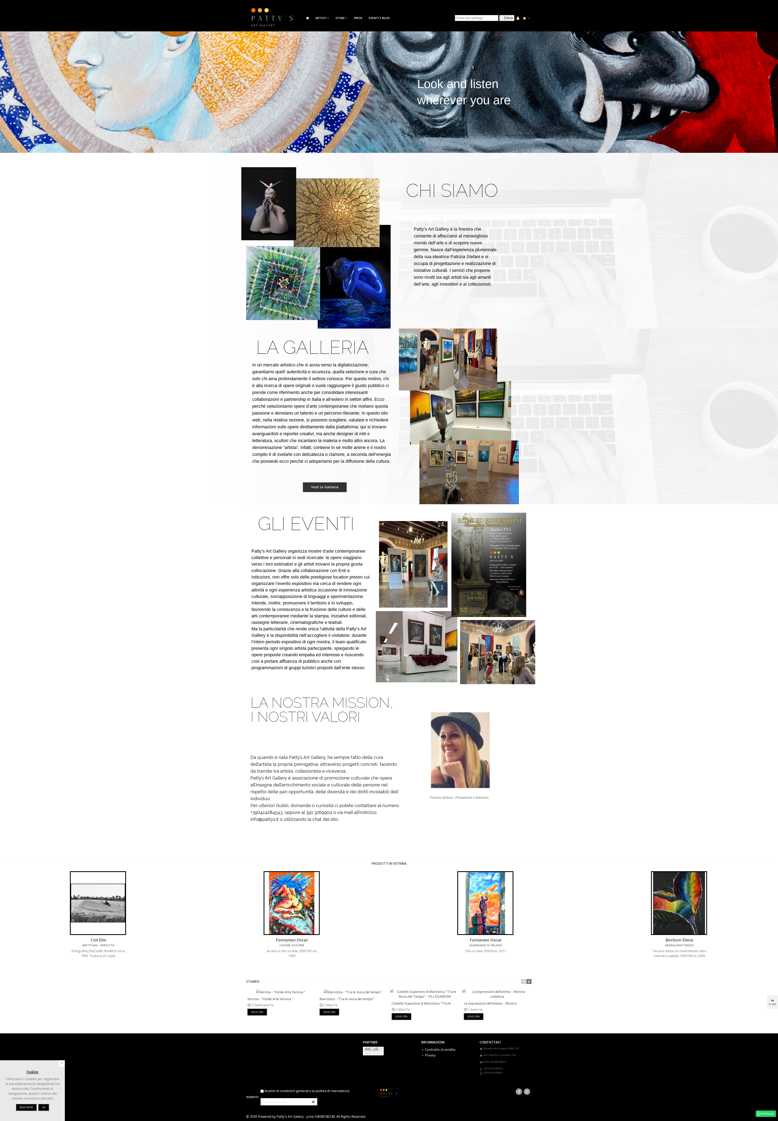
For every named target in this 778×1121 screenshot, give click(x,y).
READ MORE (26, 1107)
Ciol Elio (98, 940)
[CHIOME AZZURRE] (292, 903)
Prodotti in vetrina (389, 863)
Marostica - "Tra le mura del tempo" (347, 999)
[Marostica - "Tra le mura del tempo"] (353, 991)
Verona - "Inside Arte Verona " (270, 999)
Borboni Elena (679, 940)
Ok (43, 1107)
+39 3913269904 (492, 1072)
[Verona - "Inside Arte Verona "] (280, 991)
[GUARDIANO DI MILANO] (485, 903)
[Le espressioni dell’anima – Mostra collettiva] (497, 993)
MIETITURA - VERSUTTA (98, 945)
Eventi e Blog (379, 18)
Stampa (253, 981)
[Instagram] (527, 1091)
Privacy (430, 1055)
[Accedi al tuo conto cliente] (517, 18)
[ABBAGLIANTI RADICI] (679, 903)
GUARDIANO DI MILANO (485, 945)
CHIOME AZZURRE (292, 945)
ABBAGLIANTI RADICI (679, 945)
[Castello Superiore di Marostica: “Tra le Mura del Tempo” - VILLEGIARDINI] (424, 993)
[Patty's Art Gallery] (274, 18)
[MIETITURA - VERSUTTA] (98, 903)
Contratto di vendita (440, 1049)
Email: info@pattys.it (494, 1062)
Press (358, 18)
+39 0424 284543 (493, 1068)
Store (340, 18)
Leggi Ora (257, 1012)
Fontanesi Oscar (292, 940)
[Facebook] (519, 1091)
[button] (523, 981)
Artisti (320, 18)
